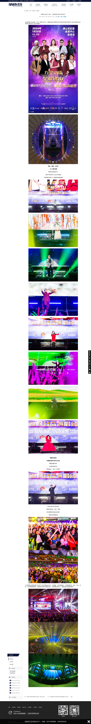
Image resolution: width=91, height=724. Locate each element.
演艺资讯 (11, 655)
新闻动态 (11, 658)
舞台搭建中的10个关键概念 (15, 682)
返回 (71, 696)
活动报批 (29, 707)
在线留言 (79, 0)
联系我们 (74, 0)
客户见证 (68, 0)
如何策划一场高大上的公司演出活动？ (17, 680)
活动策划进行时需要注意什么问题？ (17, 692)
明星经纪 (19, 707)
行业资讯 (11, 661)
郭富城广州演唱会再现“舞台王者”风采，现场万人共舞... (36, 696)
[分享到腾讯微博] (62, 16)
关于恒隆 (35, 707)
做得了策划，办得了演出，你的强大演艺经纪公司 (19, 690)
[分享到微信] (65, 16)
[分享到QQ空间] (59, 16)
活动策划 (13, 707)
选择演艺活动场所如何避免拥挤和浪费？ (18, 687)
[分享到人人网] (64, 16)
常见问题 (11, 664)
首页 (30, 10)
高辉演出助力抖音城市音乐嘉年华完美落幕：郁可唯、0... (60, 696)
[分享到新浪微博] (61, 16)
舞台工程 (24, 707)
